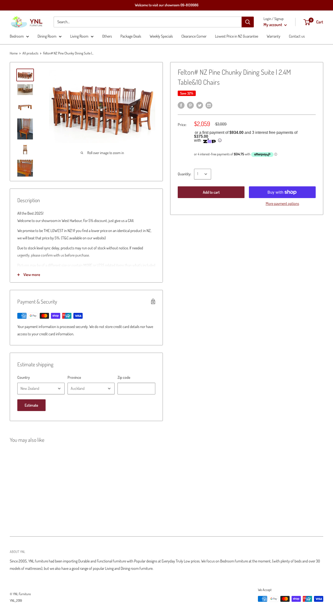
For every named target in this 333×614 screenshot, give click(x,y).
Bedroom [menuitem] (17, 36)
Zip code (124, 377)
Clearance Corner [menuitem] (193, 36)
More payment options (282, 203)
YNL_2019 (16, 600)
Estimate (31, 405)
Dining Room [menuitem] (47, 36)
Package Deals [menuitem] (130, 36)
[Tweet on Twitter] (199, 105)
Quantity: (184, 173)
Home (14, 53)
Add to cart (211, 192)
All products (30, 53)
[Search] (248, 22)
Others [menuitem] (107, 36)
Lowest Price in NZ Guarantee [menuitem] (236, 36)
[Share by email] (209, 105)
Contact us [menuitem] (297, 36)
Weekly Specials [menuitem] (161, 36)
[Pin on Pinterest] (190, 105)
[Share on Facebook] (181, 105)
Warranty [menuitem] (273, 36)
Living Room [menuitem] (79, 36)
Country (23, 377)
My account (273, 24)
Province (74, 377)
